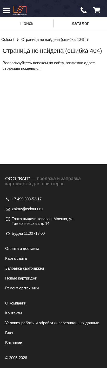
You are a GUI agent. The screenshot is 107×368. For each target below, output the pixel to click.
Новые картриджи (21, 278)
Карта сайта (16, 258)
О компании (15, 303)
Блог (9, 333)
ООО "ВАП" (17, 178)
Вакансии (13, 342)
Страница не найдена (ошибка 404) (53, 39)
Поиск (26, 23)
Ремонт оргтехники (22, 288)
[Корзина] (96, 10)
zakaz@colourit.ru (27, 209)
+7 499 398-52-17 (27, 199)
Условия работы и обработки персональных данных (52, 323)
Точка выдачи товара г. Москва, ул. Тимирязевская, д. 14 (43, 221)
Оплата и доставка (22, 248)
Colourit (8, 39)
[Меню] (6, 10)
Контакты (13, 313)
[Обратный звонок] (83, 10)
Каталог (80, 23)
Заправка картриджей (24, 268)
